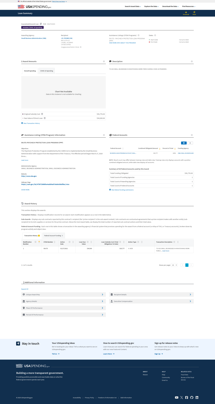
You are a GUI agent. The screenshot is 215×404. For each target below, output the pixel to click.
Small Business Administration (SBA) (33, 38)
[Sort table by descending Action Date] (73, 242)
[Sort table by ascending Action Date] (73, 241)
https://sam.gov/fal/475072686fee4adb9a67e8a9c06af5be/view (45, 184)
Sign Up (157, 354)
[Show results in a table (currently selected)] (184, 143)
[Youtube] (177, 397)
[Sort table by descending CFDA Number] (54, 242)
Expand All (24, 289)
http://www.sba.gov (29, 176)
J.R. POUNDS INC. (67, 38)
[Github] (192, 397)
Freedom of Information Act (107, 398)
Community (166, 377)
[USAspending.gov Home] (34, 7)
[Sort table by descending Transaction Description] (178, 242)
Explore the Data (150, 6)
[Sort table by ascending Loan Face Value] (91, 241)
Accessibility (77, 398)
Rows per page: (165, 265)
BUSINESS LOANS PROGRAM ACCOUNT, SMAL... (123, 153)
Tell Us (54, 354)
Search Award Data (132, 6)
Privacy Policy (89, 398)
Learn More (107, 354)
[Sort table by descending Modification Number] (39, 242)
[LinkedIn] (197, 397)
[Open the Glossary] (41, 24)
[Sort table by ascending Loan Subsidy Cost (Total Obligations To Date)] (124, 241)
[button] (63, 294)
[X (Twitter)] (181, 397)
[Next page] (191, 265)
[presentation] (32, 27)
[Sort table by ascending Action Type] (142, 241)
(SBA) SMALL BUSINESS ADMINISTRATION (189, 153)
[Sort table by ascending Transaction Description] (178, 241)
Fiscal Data (184, 375)
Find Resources (188, 6)
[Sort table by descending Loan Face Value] (91, 242)
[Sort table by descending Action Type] (142, 242)
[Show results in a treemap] (190, 143)
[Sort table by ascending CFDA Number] (54, 241)
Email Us (165, 380)
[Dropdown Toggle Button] (194, 12)
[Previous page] (183, 265)
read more (24, 160)
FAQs (163, 375)
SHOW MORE (25, 190)
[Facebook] (187, 397)
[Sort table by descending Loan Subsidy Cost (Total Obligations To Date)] (124, 242)
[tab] (30, 71)
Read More (165, 251)
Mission (145, 375)
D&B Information (126, 398)
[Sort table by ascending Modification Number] (39, 241)
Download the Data (169, 6)
